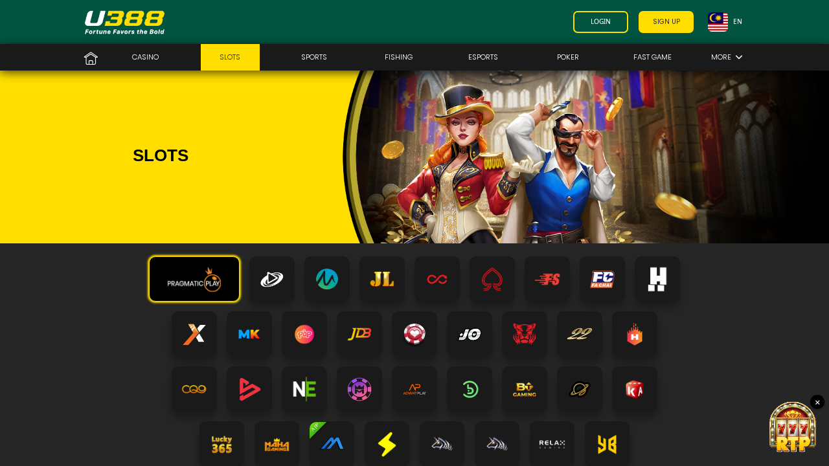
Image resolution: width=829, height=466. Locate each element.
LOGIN (601, 21)
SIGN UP (666, 22)
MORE (723, 57)
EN (737, 21)
